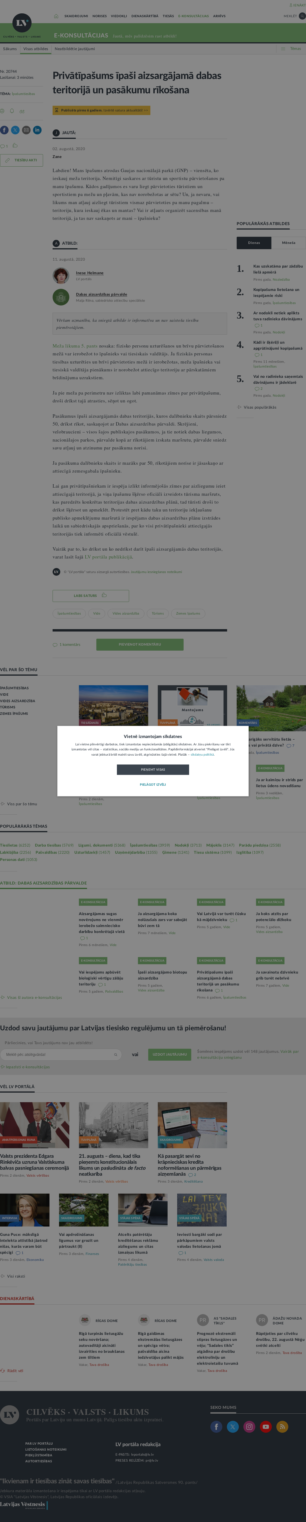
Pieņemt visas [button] (153, 770)
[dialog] (153, 761)
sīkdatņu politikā (202, 754)
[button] (153, 784)
